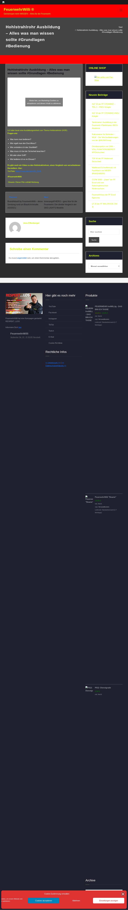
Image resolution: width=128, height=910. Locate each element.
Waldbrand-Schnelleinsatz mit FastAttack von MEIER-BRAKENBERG (104, 170)
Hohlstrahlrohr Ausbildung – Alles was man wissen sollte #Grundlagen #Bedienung (99, 31)
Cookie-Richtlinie (55, 343)
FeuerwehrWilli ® (19, 9)
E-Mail (51, 337)
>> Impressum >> (53, 363)
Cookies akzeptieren (43, 901)
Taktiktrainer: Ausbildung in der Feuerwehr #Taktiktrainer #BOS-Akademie (105, 125)
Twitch (51, 331)
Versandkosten (103, 319)
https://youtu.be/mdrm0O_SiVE (28, 171)
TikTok (51, 325)
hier (20, 327)
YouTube (52, 306)
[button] (123, 894)
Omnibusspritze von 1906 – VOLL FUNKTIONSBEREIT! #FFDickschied (103, 149)
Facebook (53, 312)
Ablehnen (76, 901)
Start (120, 27)
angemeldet (22, 258)
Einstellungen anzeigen (108, 901)
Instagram (53, 319)
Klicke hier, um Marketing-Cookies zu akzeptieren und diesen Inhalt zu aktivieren (44, 101)
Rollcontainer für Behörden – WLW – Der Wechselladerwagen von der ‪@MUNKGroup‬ (105, 137)
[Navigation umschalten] (121, 10)
